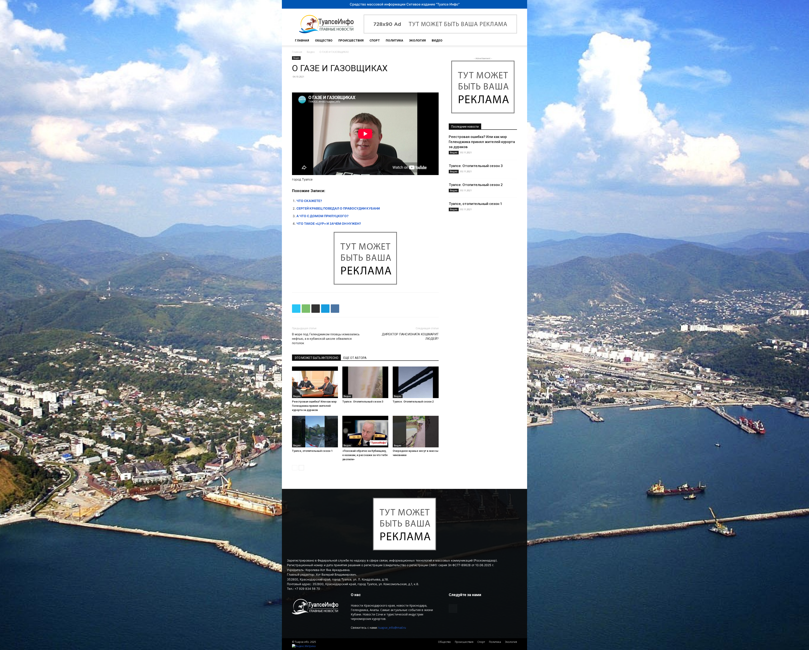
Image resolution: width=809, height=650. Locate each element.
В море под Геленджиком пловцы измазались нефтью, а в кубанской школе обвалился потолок (326, 338)
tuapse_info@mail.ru (392, 628)
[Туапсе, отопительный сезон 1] (315, 431)
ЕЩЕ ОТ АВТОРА (355, 358)
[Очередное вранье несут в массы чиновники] (416, 431)
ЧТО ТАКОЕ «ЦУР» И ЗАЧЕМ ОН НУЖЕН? (328, 224)
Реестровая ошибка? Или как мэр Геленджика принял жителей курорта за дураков (314, 406)
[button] (512, 41)
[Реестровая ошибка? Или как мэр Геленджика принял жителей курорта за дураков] (315, 382)
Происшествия (351, 40)
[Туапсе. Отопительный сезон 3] (365, 382)
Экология (417, 40)
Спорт (375, 40)
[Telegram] (325, 308)
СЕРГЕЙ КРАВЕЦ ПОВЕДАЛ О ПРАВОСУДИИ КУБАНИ (338, 208)
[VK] (335, 308)
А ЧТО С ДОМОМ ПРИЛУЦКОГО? (322, 216)
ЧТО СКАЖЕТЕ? (309, 201)
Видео (437, 40)
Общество (323, 40)
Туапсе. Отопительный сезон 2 (413, 401)
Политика (394, 40)
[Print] (315, 308)
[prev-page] (294, 467)
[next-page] (301, 467)
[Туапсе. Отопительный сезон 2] (416, 382)
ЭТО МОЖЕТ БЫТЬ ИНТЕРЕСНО (316, 358)
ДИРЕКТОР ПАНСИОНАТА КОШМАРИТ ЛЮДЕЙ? (410, 336)
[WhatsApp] (306, 308)
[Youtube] (503, 40)
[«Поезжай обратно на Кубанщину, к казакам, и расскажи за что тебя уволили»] (365, 431)
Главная (302, 40)
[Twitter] (296, 308)
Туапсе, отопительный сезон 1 (312, 450)
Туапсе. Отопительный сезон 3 (362, 401)
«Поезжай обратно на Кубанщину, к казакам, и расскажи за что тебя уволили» (364, 455)
